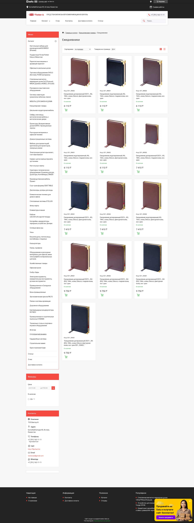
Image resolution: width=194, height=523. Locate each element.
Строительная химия (37, 343)
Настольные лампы (37, 166)
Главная (33, 21)
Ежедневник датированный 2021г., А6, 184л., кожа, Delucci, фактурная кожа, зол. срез (78, 96)
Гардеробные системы (38, 339)
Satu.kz (107, 519)
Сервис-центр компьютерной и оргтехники (41, 160)
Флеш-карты (34, 206)
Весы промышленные (38, 292)
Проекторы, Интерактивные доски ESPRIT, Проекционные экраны (40, 126)
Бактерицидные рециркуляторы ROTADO (42, 311)
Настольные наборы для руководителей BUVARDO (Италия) (39, 48)
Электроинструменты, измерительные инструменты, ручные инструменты (41, 279)
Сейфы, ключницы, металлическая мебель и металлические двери (39, 117)
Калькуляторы (35, 243)
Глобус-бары (34, 272)
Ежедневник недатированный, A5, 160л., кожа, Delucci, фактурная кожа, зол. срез (149, 219)
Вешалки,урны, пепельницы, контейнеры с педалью (40, 238)
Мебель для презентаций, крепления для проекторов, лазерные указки (40, 146)
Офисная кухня (35, 268)
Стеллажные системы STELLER (41, 201)
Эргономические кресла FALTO (41, 297)
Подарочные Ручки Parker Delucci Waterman (39, 56)
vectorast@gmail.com (36, 456)
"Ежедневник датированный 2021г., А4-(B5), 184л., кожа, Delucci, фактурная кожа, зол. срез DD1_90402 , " (78, 343)
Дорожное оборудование (39, 305)
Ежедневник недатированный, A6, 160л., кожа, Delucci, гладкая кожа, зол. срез (114, 96)
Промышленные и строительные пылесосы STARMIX (42, 318)
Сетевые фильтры (36, 228)
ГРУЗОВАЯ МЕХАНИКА (38, 334)
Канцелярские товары (87, 33)
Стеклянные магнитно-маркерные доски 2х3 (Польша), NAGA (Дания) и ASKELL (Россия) (42, 81)
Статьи (100, 21)
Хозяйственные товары (38, 263)
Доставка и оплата (85, 21)
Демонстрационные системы (41, 139)
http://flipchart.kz (34, 449)
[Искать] (144, 21)
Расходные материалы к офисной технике (39, 134)
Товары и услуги (71, 33)
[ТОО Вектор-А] (36, 15)
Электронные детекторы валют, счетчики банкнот (42, 153)
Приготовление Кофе (38, 348)
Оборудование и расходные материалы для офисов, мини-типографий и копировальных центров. (41, 255)
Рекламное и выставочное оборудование (40, 89)
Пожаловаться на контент (102, 521)
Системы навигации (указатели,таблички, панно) (40, 96)
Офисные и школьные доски (40, 68)
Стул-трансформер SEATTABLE (41, 186)
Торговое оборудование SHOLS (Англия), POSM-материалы (41, 74)
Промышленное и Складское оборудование (40, 287)
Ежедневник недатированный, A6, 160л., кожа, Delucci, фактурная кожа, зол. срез (113, 158)
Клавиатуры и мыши (37, 210)
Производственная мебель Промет (40, 180)
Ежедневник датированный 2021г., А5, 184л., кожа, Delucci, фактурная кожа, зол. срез (78, 219)
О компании (32, 501)
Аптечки (33, 330)
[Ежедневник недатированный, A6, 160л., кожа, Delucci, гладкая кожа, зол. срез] (115, 72)
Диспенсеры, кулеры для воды (41, 190)
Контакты (69, 21)
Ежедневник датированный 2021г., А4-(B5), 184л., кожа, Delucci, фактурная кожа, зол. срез (150, 281)
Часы (32, 232)
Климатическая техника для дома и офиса (40, 196)
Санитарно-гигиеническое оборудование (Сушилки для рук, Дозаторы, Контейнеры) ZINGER (42, 172)
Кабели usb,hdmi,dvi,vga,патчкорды (40, 216)
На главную (32, 498)
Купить (66, 110)
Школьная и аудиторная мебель (42, 110)
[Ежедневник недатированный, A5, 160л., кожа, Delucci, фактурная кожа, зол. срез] (151, 196)
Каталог (45, 21)
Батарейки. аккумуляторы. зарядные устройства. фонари (41, 222)
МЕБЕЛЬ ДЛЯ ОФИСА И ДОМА (41, 101)
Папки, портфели (36, 248)
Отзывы (104, 501)
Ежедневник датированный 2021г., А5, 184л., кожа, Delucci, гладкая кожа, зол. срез (150, 158)
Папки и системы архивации (40, 301)
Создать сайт (43, 1)
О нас (58, 21)
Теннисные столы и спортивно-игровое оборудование (41, 324)
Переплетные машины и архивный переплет (39, 63)
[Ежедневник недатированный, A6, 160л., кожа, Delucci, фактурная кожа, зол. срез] (115, 134)
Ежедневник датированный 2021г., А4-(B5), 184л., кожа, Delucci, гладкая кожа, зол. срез (78, 281)
